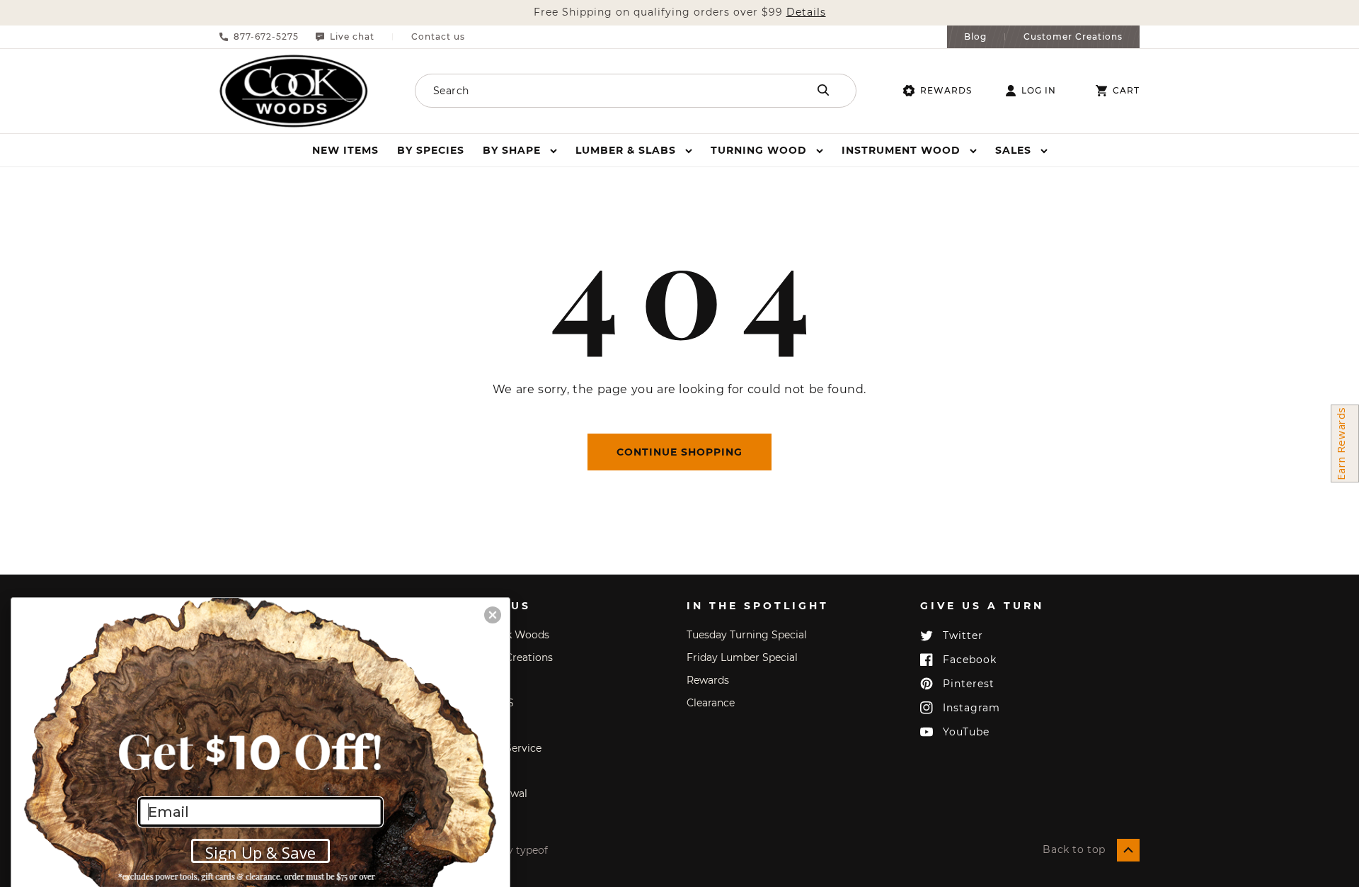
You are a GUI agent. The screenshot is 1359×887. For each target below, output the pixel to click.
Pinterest (968, 683)
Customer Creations (1073, 37)
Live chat (352, 37)
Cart (1126, 90)
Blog (975, 37)
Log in (1038, 90)
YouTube (966, 731)
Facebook (970, 659)
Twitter (963, 635)
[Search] (823, 90)
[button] (520, 150)
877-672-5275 (266, 37)
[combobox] (592, 90)
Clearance (711, 703)
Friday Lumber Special (742, 657)
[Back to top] (1128, 850)
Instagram (971, 707)
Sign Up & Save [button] (260, 852)
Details (806, 12)
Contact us (438, 37)
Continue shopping (679, 452)
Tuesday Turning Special (747, 635)
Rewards (946, 90)
